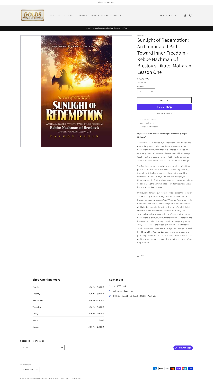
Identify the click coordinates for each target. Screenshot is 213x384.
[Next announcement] (192, 2)
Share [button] (142, 256)
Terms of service (77, 378)
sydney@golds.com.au (123, 291)
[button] (61, 15)
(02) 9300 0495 (119, 286)
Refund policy (53, 378)
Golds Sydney (29, 378)
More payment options (164, 113)
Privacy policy (65, 378)
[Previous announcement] (21, 2)
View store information (149, 127)
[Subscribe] (61, 347)
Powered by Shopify (40, 378)
